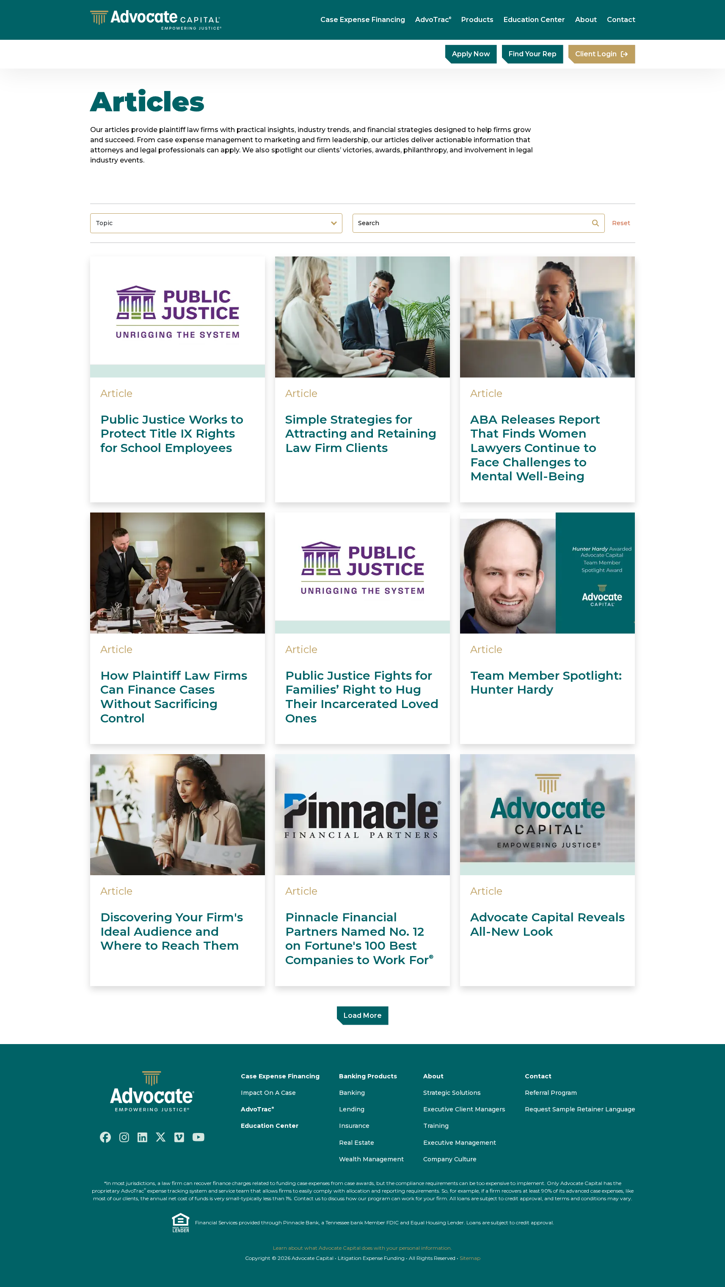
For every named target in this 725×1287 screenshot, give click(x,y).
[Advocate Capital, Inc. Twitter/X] (161, 1137)
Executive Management (459, 1142)
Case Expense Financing (362, 20)
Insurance (354, 1126)
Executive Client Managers (464, 1109)
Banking (352, 1093)
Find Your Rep (533, 54)
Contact (621, 20)
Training (436, 1126)
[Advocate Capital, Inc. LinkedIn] (142, 1137)
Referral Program (551, 1093)
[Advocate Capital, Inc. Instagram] (124, 1137)
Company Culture (450, 1159)
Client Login (596, 54)
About (586, 20)
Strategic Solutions (452, 1093)
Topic (104, 223)
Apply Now (471, 54)
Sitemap (470, 1258)
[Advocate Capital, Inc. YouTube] (198, 1137)
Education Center (534, 20)
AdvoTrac (433, 20)
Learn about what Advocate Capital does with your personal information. (362, 1248)
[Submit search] (595, 223)
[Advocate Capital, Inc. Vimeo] (179, 1137)
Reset (621, 223)
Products (477, 20)
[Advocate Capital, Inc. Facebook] (105, 1137)
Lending (351, 1109)
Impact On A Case (268, 1093)
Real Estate (356, 1142)
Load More (363, 1015)
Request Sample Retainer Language (580, 1109)
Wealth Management (371, 1159)
